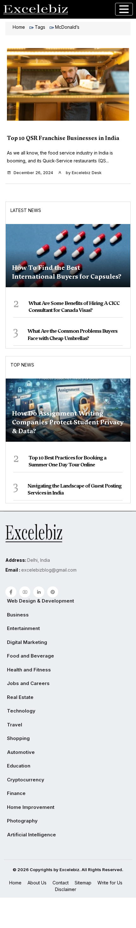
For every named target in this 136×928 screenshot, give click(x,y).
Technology (21, 711)
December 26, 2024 (33, 172)
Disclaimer (65, 889)
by (83, 172)
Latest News (25, 210)
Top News (22, 364)
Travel (14, 725)
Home (19, 27)
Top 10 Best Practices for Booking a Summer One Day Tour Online (67, 461)
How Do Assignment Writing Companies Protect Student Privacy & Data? (67, 422)
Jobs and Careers (28, 683)
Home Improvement (30, 807)
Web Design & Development (40, 601)
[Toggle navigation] (124, 9)
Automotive (21, 752)
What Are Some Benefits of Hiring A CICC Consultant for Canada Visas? (74, 306)
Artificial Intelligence (31, 835)
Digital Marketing (27, 642)
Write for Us (109, 882)
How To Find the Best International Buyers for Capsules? (66, 272)
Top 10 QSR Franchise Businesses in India (63, 138)
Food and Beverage (30, 656)
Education (18, 766)
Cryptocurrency (25, 780)
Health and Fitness (29, 670)
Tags (40, 27)
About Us (37, 882)
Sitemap (83, 882)
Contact (61, 882)
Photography (22, 821)
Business (18, 615)
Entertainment (23, 628)
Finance (16, 793)
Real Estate (20, 697)
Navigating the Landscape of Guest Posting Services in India (74, 489)
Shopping (18, 738)
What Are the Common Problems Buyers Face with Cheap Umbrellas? (72, 334)
